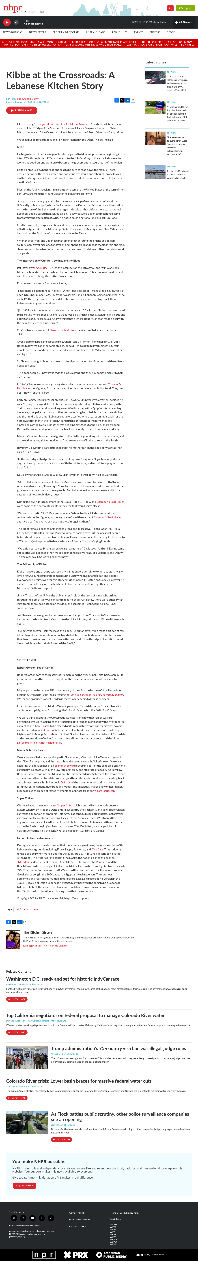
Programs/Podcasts (66, 32)
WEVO (113, 1239)
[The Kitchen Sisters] (13, 939)
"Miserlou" (23, 862)
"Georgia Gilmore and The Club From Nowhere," (63, 124)
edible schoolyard (65, 765)
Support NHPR (24, 1185)
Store (171, 32)
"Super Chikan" (66, 805)
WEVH (113, 1232)
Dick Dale (97, 849)
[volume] (16, 22)
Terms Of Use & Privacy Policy (124, 1213)
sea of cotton (46, 730)
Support (186, 8)
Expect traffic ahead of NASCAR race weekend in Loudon (178, 174)
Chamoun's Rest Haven (63, 330)
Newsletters (37, 32)
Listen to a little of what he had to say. (39, 742)
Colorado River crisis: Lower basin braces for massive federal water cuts (79, 1081)
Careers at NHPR (77, 1226)
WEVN (113, 1237)
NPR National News (27, 909)
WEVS (113, 1244)
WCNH (113, 1224)
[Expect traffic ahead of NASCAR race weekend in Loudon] (155, 172)
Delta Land (67, 782)
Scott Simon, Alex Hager (18, 1086)
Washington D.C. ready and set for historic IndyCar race (62, 979)
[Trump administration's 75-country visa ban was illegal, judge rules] (27, 1057)
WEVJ (113, 1234)
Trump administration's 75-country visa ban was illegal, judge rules (118, 1048)
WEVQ (113, 1242)
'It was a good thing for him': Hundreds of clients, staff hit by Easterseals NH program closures (177, 113)
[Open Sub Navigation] (25, 32)
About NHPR (119, 32)
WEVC (113, 1227)
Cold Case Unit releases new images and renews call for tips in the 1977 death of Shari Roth (178, 83)
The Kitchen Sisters (28, 99)
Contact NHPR (76, 1213)
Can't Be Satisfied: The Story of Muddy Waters (96, 695)
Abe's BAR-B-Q (45, 267)
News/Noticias (13, 32)
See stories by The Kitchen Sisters (45, 946)
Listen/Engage (95, 32)
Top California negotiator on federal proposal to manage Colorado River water (85, 1015)
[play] (6, 22)
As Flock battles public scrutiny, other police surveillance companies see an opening (120, 1117)
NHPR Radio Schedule (79, 1219)
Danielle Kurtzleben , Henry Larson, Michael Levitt (30, 1020)
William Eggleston (104, 790)
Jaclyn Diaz (56, 1124)
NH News (171, 71)
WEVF (113, 1229)
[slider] (21, 22)
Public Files (115, 1219)
